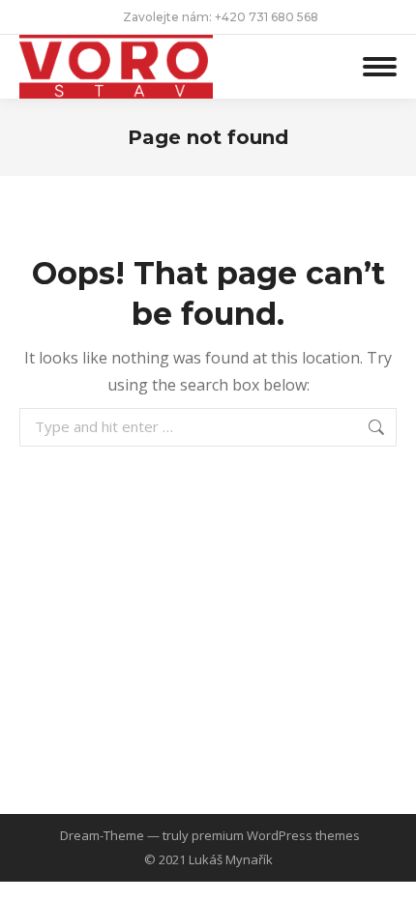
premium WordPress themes (276, 835)
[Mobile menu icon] (380, 66)
